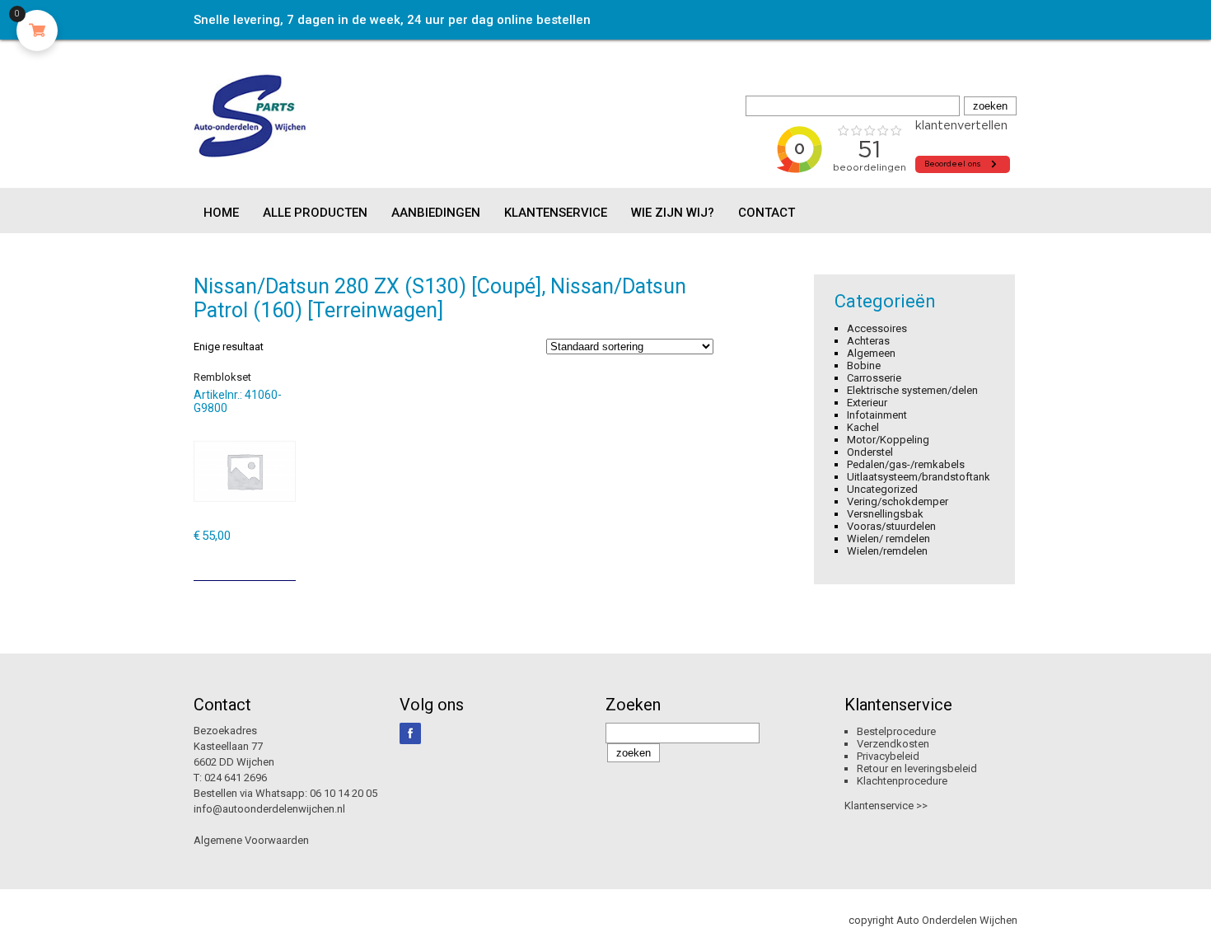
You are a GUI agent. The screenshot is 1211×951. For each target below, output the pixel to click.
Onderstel (870, 452)
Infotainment (877, 415)
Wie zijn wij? (672, 212)
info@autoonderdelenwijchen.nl (269, 809)
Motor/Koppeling (888, 439)
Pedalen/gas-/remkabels (906, 464)
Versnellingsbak (885, 514)
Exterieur (867, 402)
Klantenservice (555, 212)
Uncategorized (882, 489)
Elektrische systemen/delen (912, 390)
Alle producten (315, 212)
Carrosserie (874, 378)
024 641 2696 (235, 777)
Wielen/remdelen (887, 551)
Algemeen (871, 353)
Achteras (868, 341)
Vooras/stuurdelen (891, 526)
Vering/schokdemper (897, 501)
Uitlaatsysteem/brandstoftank (918, 477)
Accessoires (877, 328)
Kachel (863, 427)
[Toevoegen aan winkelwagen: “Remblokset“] (285, 562)
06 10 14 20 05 (343, 793)
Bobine (864, 365)
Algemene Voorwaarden (251, 840)
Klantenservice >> (886, 805)
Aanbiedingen (435, 212)
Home (221, 212)
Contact (766, 212)
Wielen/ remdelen (888, 538)
